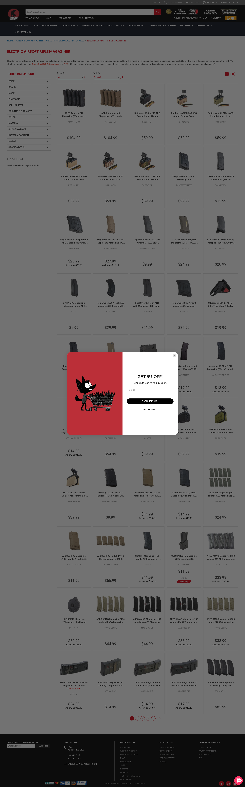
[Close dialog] (174, 355)
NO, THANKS (150, 410)
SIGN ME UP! (150, 401)
